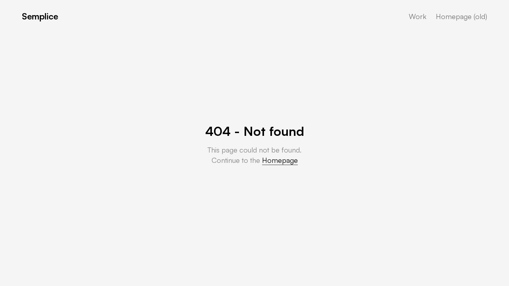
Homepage (280, 160)
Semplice (40, 16)
